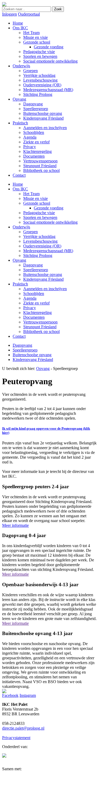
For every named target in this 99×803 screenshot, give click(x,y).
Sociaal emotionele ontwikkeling (50, 222)
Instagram (28, 695)
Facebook (10, 695)
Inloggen (9, 14)
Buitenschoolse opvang (42, 274)
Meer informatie (15, 525)
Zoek (58, 9)
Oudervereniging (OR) (42, 246)
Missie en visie (35, 198)
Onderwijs (21, 227)
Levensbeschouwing (40, 241)
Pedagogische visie (39, 212)
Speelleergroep (35, 269)
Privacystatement (16, 737)
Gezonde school (36, 203)
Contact (19, 336)
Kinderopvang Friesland (43, 279)
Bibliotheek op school (41, 331)
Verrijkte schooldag (39, 236)
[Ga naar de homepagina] (4, 5)
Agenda (29, 298)
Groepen (30, 231)
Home (18, 184)
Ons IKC (20, 189)
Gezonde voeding (48, 208)
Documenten (34, 317)
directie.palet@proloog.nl (23, 728)
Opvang (19, 260)
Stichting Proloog (37, 255)
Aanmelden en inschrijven (45, 289)
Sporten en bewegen (40, 217)
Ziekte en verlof (36, 303)
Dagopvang (33, 265)
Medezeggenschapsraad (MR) (48, 250)
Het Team (31, 193)
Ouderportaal (29, 14)
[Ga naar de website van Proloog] (4, 756)
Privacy (29, 308)
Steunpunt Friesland (39, 327)
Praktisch (20, 284)
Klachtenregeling (37, 312)
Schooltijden (33, 293)
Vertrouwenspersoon (40, 322)
